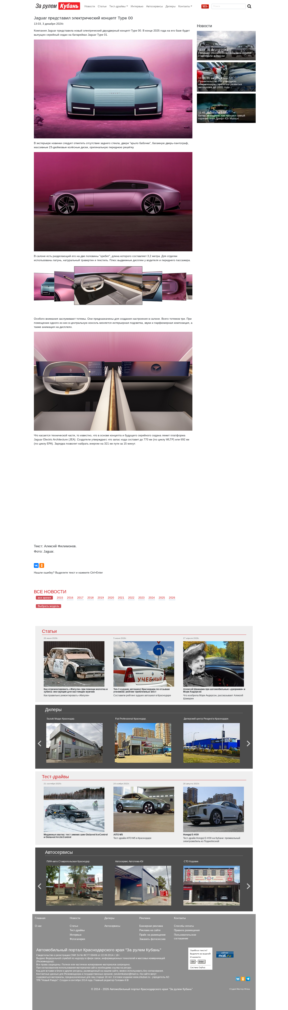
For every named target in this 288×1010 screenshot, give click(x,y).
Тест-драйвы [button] (117, 6)
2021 (121, 597)
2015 (60, 597)
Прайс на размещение (152, 934)
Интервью (137, 6)
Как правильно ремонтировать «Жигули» (66, 695)
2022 (131, 597)
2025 (162, 597)
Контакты (180, 918)
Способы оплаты (184, 925)
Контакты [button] (184, 6)
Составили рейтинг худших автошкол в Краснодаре (142, 695)
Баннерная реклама (151, 925)
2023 (141, 597)
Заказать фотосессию (152, 939)
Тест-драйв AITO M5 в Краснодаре (132, 838)
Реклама (144, 918)
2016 (70, 597)
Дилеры (171, 6)
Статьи (102, 6)
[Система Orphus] (200, 958)
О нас (38, 925)
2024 (152, 597)
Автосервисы (154, 6)
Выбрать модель (48, 606)
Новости (89, 6)
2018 (90, 597)
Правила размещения (187, 930)
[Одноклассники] (41, 565)
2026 (172, 597)
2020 (111, 597)
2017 (80, 597)
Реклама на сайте (149, 930)
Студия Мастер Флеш (239, 989)
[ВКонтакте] (36, 565)
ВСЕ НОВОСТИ (50, 591)
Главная (40, 918)
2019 (101, 597)
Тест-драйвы (55, 776)
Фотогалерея (77, 939)
